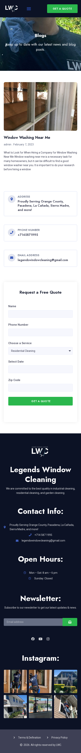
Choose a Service (20, 343)
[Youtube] (40, 639)
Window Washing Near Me (27, 137)
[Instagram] (48, 639)
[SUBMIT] (70, 622)
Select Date (16, 361)
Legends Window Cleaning (40, 474)
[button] (28, 8)
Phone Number (18, 324)
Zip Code (14, 380)
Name (12, 306)
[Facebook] (33, 639)
